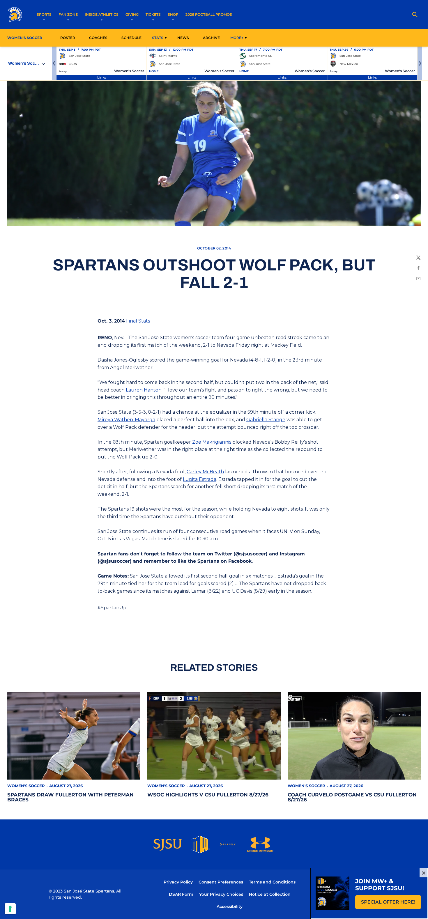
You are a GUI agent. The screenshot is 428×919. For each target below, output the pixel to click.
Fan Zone (68, 14)
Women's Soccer (26, 785)
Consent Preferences (221, 882)
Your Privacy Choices (221, 894)
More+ (236, 38)
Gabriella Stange (265, 419)
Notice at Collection (270, 894)
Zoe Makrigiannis (211, 442)
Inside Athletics (102, 14)
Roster (67, 38)
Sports (44, 14)
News (183, 38)
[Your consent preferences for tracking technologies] (10, 908)
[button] (54, 63)
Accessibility (230, 906)
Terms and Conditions (272, 882)
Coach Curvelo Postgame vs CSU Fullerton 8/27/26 (352, 797)
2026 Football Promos (208, 14)
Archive (211, 38)
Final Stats (138, 321)
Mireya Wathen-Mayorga (126, 419)
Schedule (131, 38)
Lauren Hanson (144, 390)
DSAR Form (181, 894)
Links (101, 77)
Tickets (153, 14)
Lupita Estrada (199, 479)
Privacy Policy (178, 882)
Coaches (98, 38)
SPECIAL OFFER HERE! (391, 903)
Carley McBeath (205, 471)
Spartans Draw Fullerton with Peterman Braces (70, 797)
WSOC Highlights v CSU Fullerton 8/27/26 (207, 795)
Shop (173, 14)
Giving (132, 14)
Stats (157, 38)
